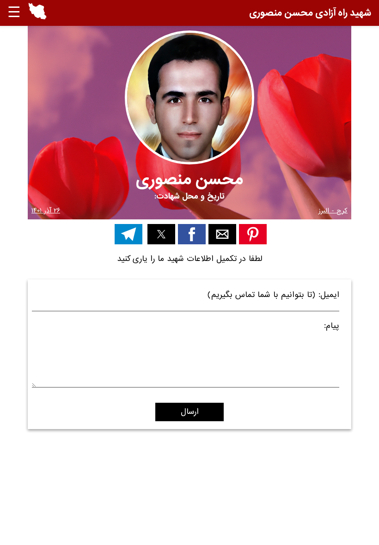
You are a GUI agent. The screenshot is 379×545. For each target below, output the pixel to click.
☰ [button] (14, 12)
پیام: (331, 327)
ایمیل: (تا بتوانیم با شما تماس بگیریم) (273, 296)
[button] (37, 13)
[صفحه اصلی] (37, 17)
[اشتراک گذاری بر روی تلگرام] (128, 234)
